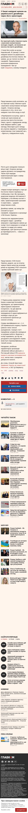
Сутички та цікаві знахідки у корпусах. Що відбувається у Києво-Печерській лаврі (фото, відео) (18, 436)
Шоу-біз (4, 525)
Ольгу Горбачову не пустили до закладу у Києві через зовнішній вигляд (18, 571)
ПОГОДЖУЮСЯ (21, 810)
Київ (3, 373)
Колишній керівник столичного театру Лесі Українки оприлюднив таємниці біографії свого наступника (18, 483)
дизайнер (11, 370)
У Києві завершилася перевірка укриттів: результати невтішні (18, 503)
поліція (21, 370)
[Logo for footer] (7, 758)
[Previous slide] (24, 7)
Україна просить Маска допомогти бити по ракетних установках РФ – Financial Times (13, 720)
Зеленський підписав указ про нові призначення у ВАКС (12, 714)
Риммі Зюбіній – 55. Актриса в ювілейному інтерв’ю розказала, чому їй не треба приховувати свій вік (18, 532)
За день (18, 639)
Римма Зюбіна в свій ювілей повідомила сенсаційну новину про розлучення (18, 562)
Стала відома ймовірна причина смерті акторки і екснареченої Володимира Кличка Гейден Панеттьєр (17, 674)
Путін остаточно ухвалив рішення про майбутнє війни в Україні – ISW (16, 681)
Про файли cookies (5, 809)
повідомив (8, 68)
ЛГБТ (5, 370)
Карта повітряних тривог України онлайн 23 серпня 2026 (17, 651)
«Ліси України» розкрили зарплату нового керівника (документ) (12, 700)
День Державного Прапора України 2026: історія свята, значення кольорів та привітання (13, 693)
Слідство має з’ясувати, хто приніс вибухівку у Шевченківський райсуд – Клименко (18, 447)
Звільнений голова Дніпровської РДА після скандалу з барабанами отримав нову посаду (18, 459)
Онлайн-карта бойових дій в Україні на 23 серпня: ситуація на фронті (17, 644)
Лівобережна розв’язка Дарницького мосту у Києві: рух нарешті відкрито (18, 424)
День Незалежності (19, 7)
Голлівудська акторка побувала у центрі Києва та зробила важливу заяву (18, 543)
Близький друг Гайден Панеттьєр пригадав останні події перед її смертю (18, 580)
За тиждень (4, 639)
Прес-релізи (7, 734)
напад (16, 370)
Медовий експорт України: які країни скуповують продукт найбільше (13, 727)
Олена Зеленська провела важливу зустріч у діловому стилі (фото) (17, 494)
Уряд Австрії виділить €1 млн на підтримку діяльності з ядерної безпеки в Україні (18, 512)
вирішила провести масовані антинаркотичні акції (13, 355)
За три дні (11, 639)
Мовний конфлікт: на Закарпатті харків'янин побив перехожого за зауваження (18, 470)
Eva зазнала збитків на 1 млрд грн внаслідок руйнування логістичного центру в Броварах (12, 707)
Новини (4, 689)
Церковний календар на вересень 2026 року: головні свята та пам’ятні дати (16, 659)
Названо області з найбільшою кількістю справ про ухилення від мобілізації (16, 666)
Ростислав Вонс (23, 18)
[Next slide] (26, 7)
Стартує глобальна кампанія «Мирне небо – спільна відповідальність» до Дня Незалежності (18, 740)
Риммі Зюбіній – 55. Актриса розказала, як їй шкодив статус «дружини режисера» (18, 552)
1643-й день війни (6, 7)
